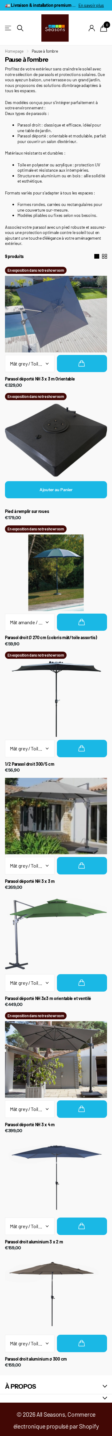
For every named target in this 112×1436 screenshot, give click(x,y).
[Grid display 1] (96, 256)
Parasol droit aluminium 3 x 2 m (34, 1241)
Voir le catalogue (8, 28)
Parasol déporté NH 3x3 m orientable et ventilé (48, 998)
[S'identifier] (92, 28)
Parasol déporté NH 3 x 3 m (30, 881)
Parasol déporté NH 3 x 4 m (30, 1124)
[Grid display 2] (104, 256)
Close (56, 1386)
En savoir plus (91, 5)
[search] (20, 28)
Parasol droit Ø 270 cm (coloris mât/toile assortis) (51, 637)
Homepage (14, 51)
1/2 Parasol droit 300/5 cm (29, 764)
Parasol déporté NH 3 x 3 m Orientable (40, 378)
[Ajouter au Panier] (82, 363)
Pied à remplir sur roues (27, 511)
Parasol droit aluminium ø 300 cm (36, 1359)
